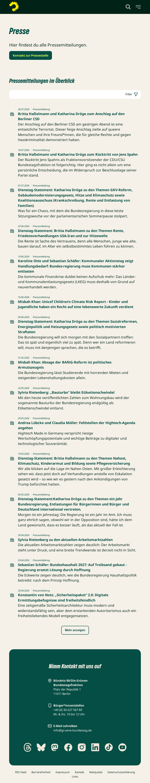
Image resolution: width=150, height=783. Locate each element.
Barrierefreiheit (40, 772)
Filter (128, 94)
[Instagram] (81, 747)
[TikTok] (108, 747)
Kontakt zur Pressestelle (30, 55)
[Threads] (27, 747)
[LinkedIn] (95, 747)
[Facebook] (68, 747)
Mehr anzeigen (75, 630)
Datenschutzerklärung (121, 772)
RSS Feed (20, 772)
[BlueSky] (41, 747)
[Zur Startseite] (23, 6)
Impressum (63, 772)
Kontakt (79, 772)
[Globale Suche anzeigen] (128, 7)
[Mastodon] (54, 747)
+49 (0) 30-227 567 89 (67, 710)
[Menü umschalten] (138, 7)
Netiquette (95, 772)
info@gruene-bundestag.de (72, 730)
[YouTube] (122, 747)
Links (75, 776)
